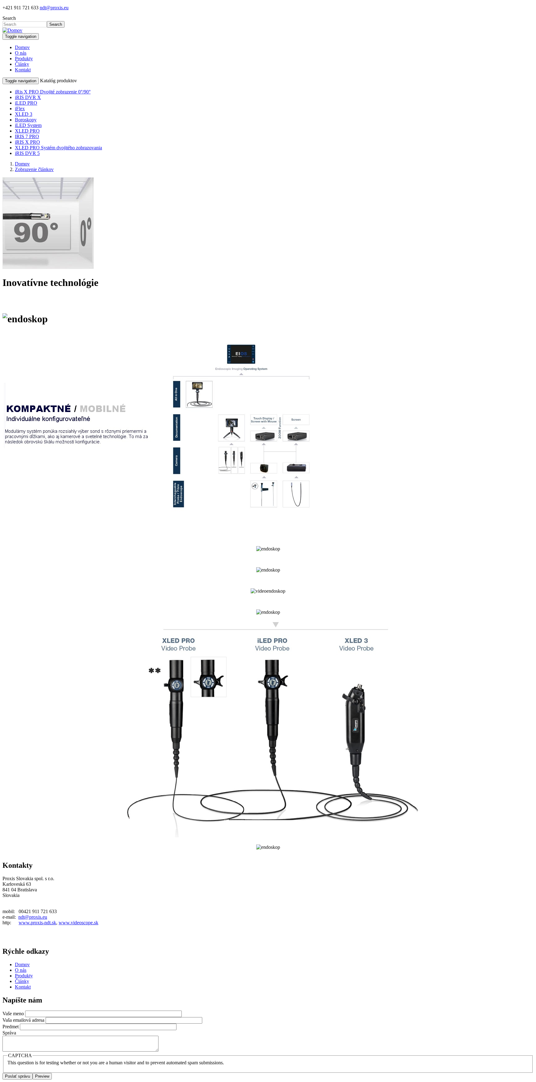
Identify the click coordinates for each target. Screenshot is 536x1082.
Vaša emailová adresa (23, 1020)
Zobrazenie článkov (34, 169)
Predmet (10, 1026)
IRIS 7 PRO (27, 136)
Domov (22, 47)
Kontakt (23, 69)
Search (9, 18)
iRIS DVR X (28, 97)
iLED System (28, 125)
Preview (42, 1076)
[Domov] (12, 30)
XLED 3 (23, 114)
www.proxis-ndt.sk (37, 922)
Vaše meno (13, 1013)
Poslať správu (17, 1076)
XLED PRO (27, 131)
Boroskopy (26, 119)
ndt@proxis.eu (54, 7)
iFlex (20, 108)
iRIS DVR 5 (27, 153)
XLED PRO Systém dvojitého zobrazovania (58, 147)
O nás (20, 53)
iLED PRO (26, 103)
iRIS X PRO (27, 142)
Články (22, 64)
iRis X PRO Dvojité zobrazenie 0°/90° (53, 91)
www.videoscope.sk (78, 922)
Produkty (24, 58)
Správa (9, 1032)
